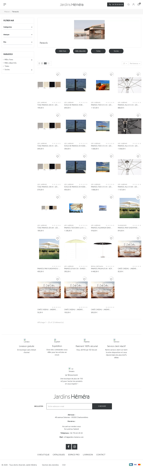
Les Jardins (42, 102)
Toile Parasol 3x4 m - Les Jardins (47, 187)
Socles (7, 70)
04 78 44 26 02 (76, 433)
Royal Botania (97, 266)
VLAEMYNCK (122, 225)
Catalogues (59, 454)
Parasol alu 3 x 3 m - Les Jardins (127, 146)
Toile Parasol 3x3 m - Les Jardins (47, 146)
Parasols (8, 54)
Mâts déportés (11, 63)
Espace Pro (74, 454)
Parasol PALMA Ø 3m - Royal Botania (102, 269)
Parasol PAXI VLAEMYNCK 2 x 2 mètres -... (49, 269)
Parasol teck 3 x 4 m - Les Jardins (101, 187)
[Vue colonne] (42, 63)
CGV (64, 465)
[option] (63, 51)
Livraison (88, 454)
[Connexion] (133, 4)
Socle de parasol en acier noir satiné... (74, 146)
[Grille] (49, 63)
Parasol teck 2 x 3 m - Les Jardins (101, 105)
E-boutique (43, 454)
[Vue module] (45, 63)
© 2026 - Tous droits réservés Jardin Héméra (19, 465)
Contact (100, 454)
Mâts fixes (9, 60)
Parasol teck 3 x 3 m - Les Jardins (101, 146)
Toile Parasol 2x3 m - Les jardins (47, 105)
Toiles (7, 66)
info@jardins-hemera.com (73, 437)
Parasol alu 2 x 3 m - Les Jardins (127, 105)
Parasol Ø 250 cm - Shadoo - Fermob (76, 269)
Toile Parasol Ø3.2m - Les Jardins (47, 228)
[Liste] (39, 63)
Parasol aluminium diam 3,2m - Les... (101, 228)
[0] (139, 4)
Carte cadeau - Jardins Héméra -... (127, 269)
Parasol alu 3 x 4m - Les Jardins (127, 187)
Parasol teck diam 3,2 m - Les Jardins (75, 228)
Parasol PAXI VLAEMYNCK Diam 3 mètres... (127, 228)
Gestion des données (50, 465)
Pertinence (134, 63)
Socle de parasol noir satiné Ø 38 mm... (73, 105)
